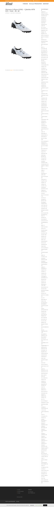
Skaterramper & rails (45, 366)
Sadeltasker (43, 356)
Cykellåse (42, 101)
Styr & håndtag (43, 400)
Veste (42, 478)
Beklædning (43, 39)
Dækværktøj (43, 136)
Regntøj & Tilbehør (44, 324)
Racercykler (43, 319)
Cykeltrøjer (43, 125)
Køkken (42, 255)
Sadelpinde (43, 354)
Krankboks (43, 256)
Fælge (42, 170)
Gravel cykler (43, 205)
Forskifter (43, 185)
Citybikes (42, 66)
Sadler (42, 358)
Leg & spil (43, 274)
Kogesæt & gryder (44, 249)
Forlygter (42, 184)
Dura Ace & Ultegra (44, 145)
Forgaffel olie (43, 180)
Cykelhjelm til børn (44, 79)
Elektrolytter (43, 153)
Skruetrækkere (43, 377)
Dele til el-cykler (44, 138)
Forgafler (42, 182)
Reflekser (42, 322)
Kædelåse (43, 236)
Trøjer (42, 458)
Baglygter (43, 31)
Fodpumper (43, 179)
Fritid (42, 193)
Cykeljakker (43, 98)
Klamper (42, 242)
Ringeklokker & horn (44, 342)
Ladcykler (43, 271)
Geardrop (43, 197)
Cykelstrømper (43, 119)
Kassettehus (43, 233)
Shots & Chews (43, 364)
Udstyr (42, 465)
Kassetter (43, 234)
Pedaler (42, 301)
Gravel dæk (43, 206)
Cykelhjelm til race (44, 90)
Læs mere (32, 505)
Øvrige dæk (43, 299)
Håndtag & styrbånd (44, 210)
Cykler (42, 131)
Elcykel (42, 151)
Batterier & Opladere (45, 36)
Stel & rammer (43, 391)
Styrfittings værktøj (44, 404)
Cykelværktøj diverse (44, 128)
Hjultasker (43, 217)
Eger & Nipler (43, 148)
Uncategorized (43, 467)
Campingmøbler (44, 64)
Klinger (42, 246)
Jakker (42, 225)
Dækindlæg (43, 133)
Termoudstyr (43, 416)
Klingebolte (43, 244)
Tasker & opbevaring (44, 411)
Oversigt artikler (19, 496)
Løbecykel (43, 279)
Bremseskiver (43, 57)
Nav (42, 297)
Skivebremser (43, 371)
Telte (42, 414)
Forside (25, 4)
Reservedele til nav (44, 339)
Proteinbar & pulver (44, 305)
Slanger (42, 379)
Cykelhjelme (43, 93)
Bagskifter (43, 33)
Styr (42, 399)
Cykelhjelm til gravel (44, 87)
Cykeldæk (43, 75)
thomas (7, 12)
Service (42, 362)
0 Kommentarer (18, 12)
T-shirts (42, 409)
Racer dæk (43, 317)
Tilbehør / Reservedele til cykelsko (43, 420)
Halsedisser (43, 208)
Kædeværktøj (43, 241)
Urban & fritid (43, 470)
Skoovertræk (43, 373)
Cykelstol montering (44, 113)
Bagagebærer (43, 30)
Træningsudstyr (44, 454)
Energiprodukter (44, 164)
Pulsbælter (43, 313)
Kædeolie (42, 237)
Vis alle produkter (35, 4)
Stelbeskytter (43, 393)
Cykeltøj (42, 124)
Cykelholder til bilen (44, 95)
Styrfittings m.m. (44, 402)
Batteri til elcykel (44, 35)
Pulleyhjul (43, 311)
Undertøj (42, 468)
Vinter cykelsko (43, 479)
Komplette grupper (44, 252)
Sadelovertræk (43, 353)
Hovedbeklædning (44, 222)
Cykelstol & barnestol (45, 110)
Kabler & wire (43, 226)
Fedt (42, 171)
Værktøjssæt (43, 473)
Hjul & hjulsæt (43, 212)
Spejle (42, 386)
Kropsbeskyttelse (44, 264)
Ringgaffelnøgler (44, 345)
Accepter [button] (45, 505)
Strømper (43, 397)
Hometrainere (43, 220)
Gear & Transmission (45, 194)
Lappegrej (43, 273)
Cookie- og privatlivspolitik (10, 501)
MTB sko (42, 293)
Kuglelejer (43, 269)
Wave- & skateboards (45, 481)
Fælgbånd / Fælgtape (45, 165)
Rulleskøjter (43, 350)
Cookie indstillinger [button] (38, 505)
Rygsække (43, 351)
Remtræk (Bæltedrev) (45, 326)
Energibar (43, 159)
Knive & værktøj (44, 247)
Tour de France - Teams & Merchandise (44, 452)
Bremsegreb (43, 50)
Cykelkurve (43, 99)
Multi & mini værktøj (44, 294)
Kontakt (46, 4)
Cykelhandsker (43, 77)
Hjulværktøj (43, 219)
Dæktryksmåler (43, 135)
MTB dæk (42, 288)
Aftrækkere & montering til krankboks (43, 19)
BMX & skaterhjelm (44, 44)
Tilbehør (42, 417)
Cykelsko (42, 109)
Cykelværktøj (43, 127)
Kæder (42, 239)
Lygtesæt (42, 282)
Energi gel (43, 157)
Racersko (42, 320)
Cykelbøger (43, 68)
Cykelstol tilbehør (44, 116)
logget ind (12, 70)
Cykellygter (43, 103)
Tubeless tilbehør (44, 459)
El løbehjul (43, 150)
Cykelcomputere (44, 74)
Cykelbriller (43, 69)
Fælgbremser (43, 168)
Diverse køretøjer (44, 141)
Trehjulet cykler (44, 456)
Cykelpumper (43, 107)
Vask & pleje (43, 472)
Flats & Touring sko (44, 176)
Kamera (42, 228)
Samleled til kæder (44, 359)
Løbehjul (42, 281)
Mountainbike (43, 287)
